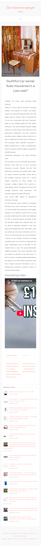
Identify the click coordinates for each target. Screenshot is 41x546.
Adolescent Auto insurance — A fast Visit (21, 391)
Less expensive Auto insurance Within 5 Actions (23, 481)
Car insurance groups (20, 7)
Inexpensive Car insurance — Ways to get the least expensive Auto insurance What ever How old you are (23, 499)
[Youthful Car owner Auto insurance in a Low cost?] (20, 51)
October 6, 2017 (12, 355)
